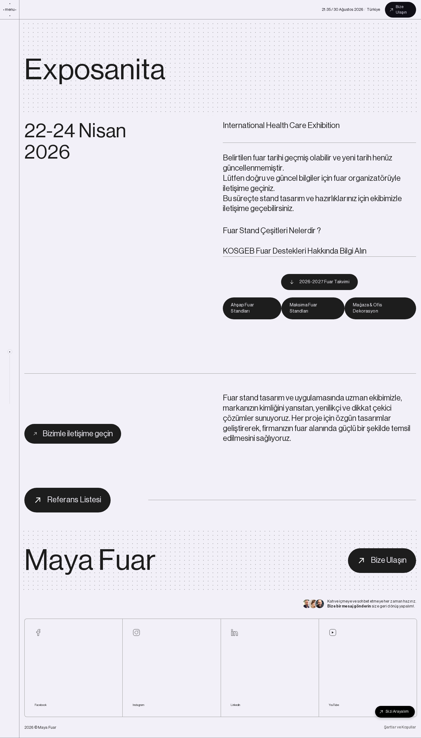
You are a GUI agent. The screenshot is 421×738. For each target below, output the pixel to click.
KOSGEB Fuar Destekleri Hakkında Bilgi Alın (294, 251)
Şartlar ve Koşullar (400, 727)
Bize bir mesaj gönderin (349, 606)
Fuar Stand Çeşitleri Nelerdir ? (272, 231)
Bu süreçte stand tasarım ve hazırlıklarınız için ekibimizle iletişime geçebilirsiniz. (312, 204)
